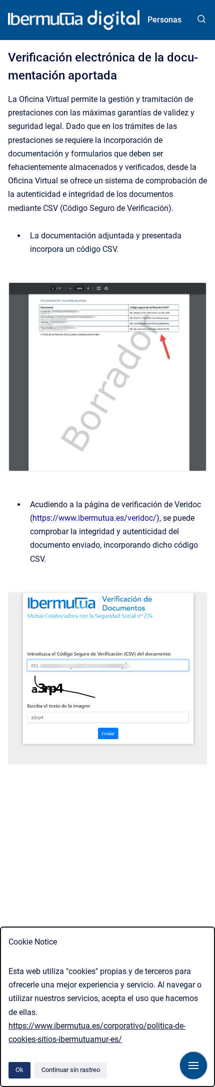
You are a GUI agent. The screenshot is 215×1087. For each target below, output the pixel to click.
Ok (20, 1070)
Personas (165, 19)
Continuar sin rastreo (71, 1070)
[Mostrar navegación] (193, 1065)
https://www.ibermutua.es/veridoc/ (94, 518)
